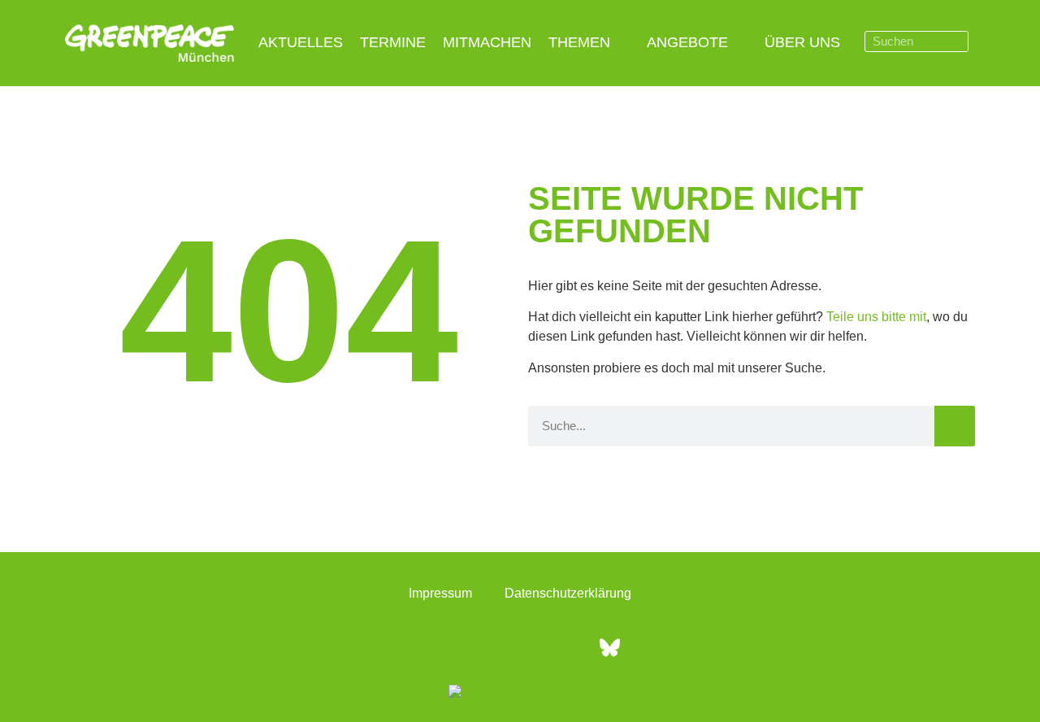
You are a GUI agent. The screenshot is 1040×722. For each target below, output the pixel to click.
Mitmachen (487, 42)
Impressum (440, 593)
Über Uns (802, 42)
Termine (393, 42)
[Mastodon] (564, 647)
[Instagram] (475, 647)
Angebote (687, 42)
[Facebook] (430, 647)
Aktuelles (300, 42)
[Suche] (957, 41)
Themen (579, 42)
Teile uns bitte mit (876, 317)
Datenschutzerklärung (568, 593)
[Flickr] (520, 647)
